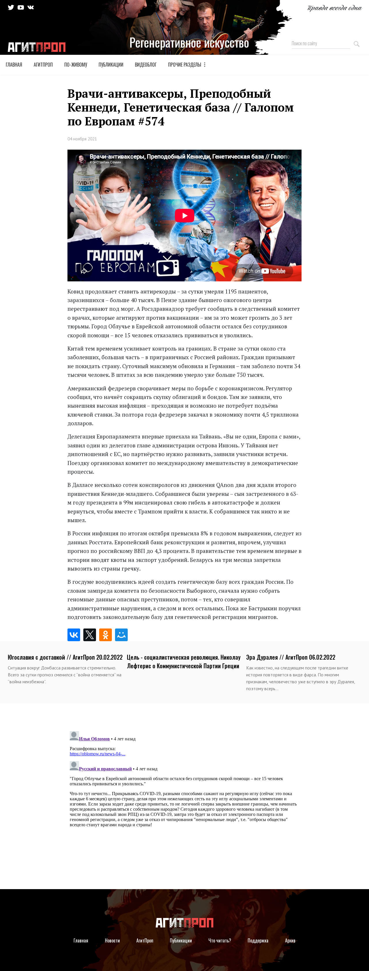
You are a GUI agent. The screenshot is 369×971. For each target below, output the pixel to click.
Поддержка (258, 940)
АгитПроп (43, 64)
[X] (90, 634)
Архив (290, 940)
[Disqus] (184, 801)
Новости (112, 940)
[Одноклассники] (106, 634)
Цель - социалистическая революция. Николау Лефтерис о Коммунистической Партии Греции (183, 661)
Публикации (111, 64)
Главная (14, 64)
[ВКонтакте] (74, 634)
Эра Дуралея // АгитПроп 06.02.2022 (290, 657)
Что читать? (219, 940)
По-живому (75, 64)
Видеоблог (146, 64)
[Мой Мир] (122, 634)
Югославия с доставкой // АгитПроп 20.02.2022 (65, 657)
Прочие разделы (185, 64)
